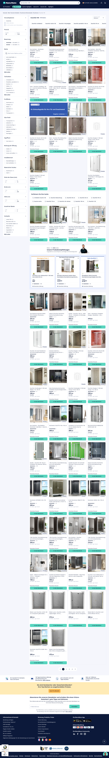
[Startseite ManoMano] (10, 3)
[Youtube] (81, 734)
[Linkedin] (74, 734)
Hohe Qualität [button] (91, 258)
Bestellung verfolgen (8, 720)
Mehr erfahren (69, 711)
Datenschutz (34, 756)
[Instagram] (85, 734)
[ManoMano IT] (43, 740)
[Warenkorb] (105, 3)
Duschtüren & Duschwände (26, 12)
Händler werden (7, 731)
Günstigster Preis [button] (42, 258)
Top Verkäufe (41, 731)
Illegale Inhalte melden (9, 729)
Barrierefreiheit (98, 756)
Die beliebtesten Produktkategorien (47, 722)
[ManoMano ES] (50, 740)
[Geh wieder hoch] (104, 741)
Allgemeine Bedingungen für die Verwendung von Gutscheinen (19, 738)
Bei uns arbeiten (7, 733)
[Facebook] (77, 734)
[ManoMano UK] (46, 740)
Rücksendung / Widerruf (9, 722)
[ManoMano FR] (39, 740)
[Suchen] (21, 3)
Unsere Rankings (42, 724)
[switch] (5, 754)
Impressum (27, 756)
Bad (9, 12)
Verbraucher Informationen (81, 756)
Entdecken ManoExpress (44, 733)
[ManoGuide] (105, 754)
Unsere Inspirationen (43, 729)
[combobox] (98, 18)
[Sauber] (79, 3)
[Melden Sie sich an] (101, 3)
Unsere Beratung (42, 720)
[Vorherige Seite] (60, 669)
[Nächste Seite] (75, 669)
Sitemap (21, 756)
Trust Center (42, 756)
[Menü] (7, 745)
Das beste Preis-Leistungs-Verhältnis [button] (67, 258)
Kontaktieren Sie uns (8, 726)
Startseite (5, 12)
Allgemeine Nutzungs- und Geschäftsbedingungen (59, 756)
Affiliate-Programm (7, 735)
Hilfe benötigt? (6, 724)
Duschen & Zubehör (15, 12)
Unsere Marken (42, 726)
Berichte (91, 756)
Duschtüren (36, 12)
